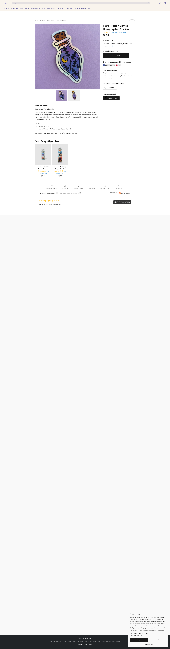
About (43, 8)
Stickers (64, 21)
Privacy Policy (67, 641)
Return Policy (92, 641)
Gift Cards (118, 188)
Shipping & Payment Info (80, 641)
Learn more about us (136, 635)
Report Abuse (116, 641)
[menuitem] (131, 21)
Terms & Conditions (55, 641)
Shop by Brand (35, 8)
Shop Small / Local (53, 21)
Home (37, 21)
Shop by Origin (24, 8)
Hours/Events (51, 8)
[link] (148, 643)
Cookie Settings (106, 641)
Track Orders (78, 188)
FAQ (89, 8)
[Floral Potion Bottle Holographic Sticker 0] (61, 95)
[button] (6, 3)
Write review (114, 32)
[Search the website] (148, 3)
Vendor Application (80, 8)
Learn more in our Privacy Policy (139, 633)
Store (43, 21)
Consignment (69, 8)
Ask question (122, 32)
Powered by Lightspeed (85, 644)
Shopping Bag (104, 188)
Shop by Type (14, 8)
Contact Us (60, 8)
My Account (65, 188)
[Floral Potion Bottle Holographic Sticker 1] (74, 95)
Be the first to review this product (50, 204)
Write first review (123, 202)
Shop (6, 8)
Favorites (92, 188)
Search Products (51, 188)
